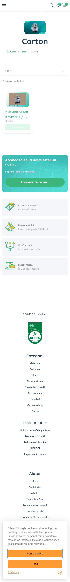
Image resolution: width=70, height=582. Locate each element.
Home (35, 481)
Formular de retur (35, 511)
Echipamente (35, 393)
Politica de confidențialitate (35, 430)
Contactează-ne (35, 499)
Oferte (35, 411)
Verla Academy (35, 405)
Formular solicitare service (35, 517)
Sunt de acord (35, 553)
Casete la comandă (35, 387)
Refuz (35, 564)
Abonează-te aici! (35, 182)
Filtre (8, 71)
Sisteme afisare (35, 381)
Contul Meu (35, 487)
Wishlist (35, 493)
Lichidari (35, 399)
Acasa (13, 51)
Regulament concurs (35, 454)
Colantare (35, 369)
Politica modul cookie (35, 442)
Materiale (35, 363)
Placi (23, 51)
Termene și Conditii (35, 436)
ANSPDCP (35, 448)
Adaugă (19, 127)
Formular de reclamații (35, 505)
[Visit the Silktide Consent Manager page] (60, 572)
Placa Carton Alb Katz (16, 111)
